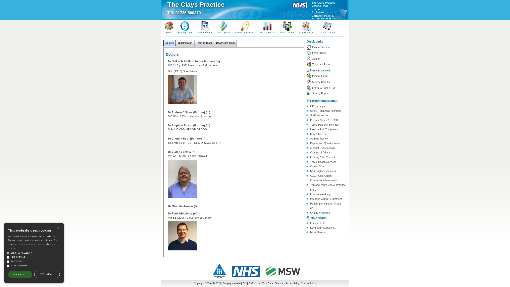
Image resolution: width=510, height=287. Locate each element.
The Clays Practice (196, 4)
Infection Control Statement (326, 198)
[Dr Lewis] (182, 179)
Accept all (20, 274)
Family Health (318, 223)
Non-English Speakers (323, 171)
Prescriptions (224, 32)
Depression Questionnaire (325, 143)
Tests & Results (267, 32)
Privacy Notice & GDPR (324, 120)
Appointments (204, 32)
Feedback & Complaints (324, 129)
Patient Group (320, 76)
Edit (244, 283)
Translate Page (321, 64)
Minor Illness (317, 232)
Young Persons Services (324, 124)
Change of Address (321, 152)
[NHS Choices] (246, 277)
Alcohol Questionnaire (322, 147)
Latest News (319, 52)
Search (316, 58)
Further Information (323, 101)
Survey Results (321, 81)
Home (169, 32)
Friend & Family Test (324, 87)
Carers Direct (317, 166)
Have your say (320, 70)
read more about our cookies (28, 243)
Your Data (267, 283)
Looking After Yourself (322, 157)
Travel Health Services (323, 161)
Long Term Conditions (322, 227)
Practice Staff (306, 32)
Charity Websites (320, 212)
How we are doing (320, 194)
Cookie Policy (308, 283)
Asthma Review (319, 138)
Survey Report (320, 93)
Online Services (321, 47)
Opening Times (185, 32)
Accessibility (292, 283)
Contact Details (327, 32)
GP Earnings (317, 106)
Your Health (318, 217)
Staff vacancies (319, 115)
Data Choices (318, 134)
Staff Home (254, 283)
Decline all (47, 274)
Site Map (279, 283)
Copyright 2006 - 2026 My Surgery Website (217, 283)
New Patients (287, 32)
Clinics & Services (245, 32)
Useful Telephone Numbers (325, 110)
